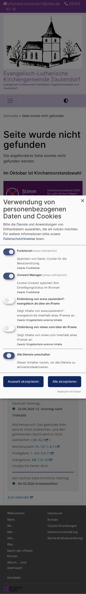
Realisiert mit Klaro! (69, 391)
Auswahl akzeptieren (23, 382)
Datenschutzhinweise (19, 239)
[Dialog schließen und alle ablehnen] (82, 198)
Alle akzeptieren (65, 382)
